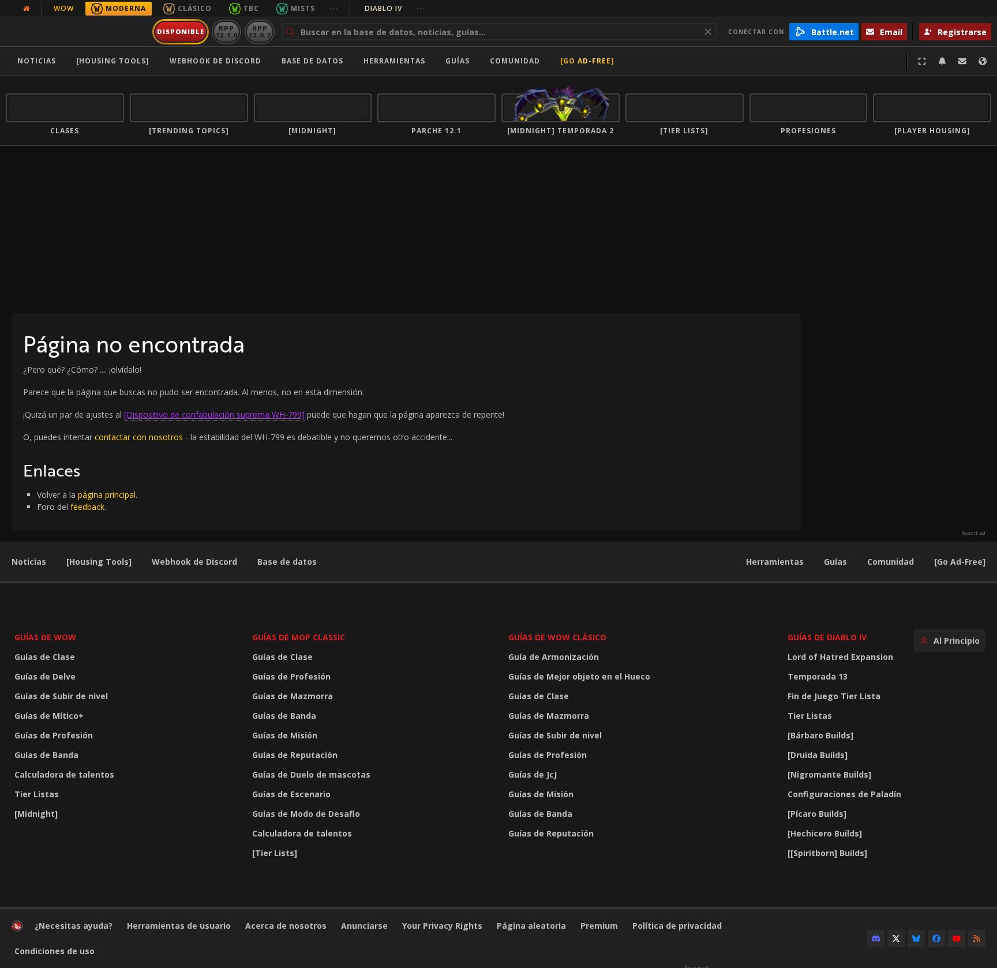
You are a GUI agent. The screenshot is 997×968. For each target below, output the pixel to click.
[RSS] (976, 938)
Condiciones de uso (54, 951)
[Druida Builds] (818, 754)
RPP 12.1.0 (226, 31)
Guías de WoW (45, 637)
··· (333, 8)
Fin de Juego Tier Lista (834, 696)
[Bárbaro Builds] (820, 735)
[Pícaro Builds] (817, 813)
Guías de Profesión (53, 735)
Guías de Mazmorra (292, 696)
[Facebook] (936, 938)
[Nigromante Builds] (829, 774)
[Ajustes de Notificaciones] (942, 61)
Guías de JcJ (532, 774)
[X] (896, 938)
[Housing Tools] (99, 561)
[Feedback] (962, 61)
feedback (87, 506)
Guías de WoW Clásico (557, 637)
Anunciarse (364, 925)
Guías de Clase (44, 656)
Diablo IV (395, 8)
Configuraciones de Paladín (844, 794)
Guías (457, 61)
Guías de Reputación (295, 754)
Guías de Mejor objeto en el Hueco (579, 676)
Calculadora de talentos (64, 774)
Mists (303, 8)
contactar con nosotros (139, 437)
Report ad (973, 533)
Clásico (195, 8)
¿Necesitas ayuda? (74, 925)
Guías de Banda (46, 754)
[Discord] (875, 938)
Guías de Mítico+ (49, 715)
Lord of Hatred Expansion (840, 656)
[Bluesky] (916, 938)
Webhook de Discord (215, 61)
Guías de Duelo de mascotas (311, 774)
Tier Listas (36, 794)
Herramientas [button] (394, 61)
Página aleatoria (531, 925)
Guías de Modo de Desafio (306, 813)
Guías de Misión (284, 735)
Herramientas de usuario (179, 925)
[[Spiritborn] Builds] (827, 852)
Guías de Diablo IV (827, 637)
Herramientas (775, 561)
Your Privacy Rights (442, 925)
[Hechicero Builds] (825, 833)
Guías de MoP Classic (298, 637)
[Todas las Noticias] (26, 9)
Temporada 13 (818, 676)
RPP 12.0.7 (259, 31)
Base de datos (312, 61)
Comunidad (515, 61)
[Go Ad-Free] (587, 61)
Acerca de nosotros (286, 925)
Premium (599, 925)
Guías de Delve (45, 676)
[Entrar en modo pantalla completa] (922, 61)
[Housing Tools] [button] (112, 61)
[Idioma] (982, 61)
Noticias (36, 61)
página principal (107, 494)
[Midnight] (36, 813)
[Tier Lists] (274, 852)
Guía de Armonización (553, 656)
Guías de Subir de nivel (61, 696)
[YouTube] (956, 938)
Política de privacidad (677, 925)
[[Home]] (77, 31)
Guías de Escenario (291, 794)
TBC (251, 8)
